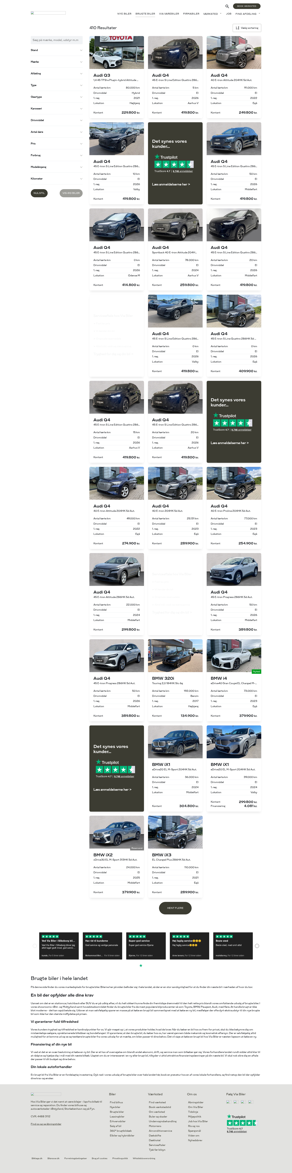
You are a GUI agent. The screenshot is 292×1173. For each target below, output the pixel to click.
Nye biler (124, 14)
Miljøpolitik (194, 1116)
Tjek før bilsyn (157, 1149)
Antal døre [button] (37, 132)
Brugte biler (145, 14)
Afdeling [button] (36, 73)
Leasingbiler (117, 1116)
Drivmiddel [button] (37, 120)
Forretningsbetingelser (75, 1158)
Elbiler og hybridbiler (122, 1135)
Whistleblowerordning (144, 1158)
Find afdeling (246, 14)
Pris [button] (33, 143)
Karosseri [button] (36, 108)
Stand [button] (34, 50)
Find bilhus (116, 1102)
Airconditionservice (160, 1130)
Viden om (193, 1135)
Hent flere (175, 908)
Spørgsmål (194, 1130)
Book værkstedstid (160, 1107)
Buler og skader (158, 1116)
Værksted (210, 14)
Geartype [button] (36, 97)
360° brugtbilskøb (121, 1130)
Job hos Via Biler (198, 1121)
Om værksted (157, 1112)
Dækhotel (155, 1140)
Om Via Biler (195, 1107)
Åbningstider (195, 1102)
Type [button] (33, 85)
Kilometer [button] (37, 178)
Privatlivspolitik (120, 1158)
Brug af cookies (99, 1158)
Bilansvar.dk (53, 1158)
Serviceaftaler (157, 1145)
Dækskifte (155, 1135)
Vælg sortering (249, 28)
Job (229, 14)
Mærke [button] (35, 61)
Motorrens (155, 1126)
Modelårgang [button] (38, 167)
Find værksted (157, 1102)
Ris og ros (194, 1126)
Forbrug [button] (36, 155)
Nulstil (39, 193)
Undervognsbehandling (163, 1121)
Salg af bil (115, 1126)
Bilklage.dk (37, 1158)
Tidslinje (193, 1112)
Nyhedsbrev (195, 1140)
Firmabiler (191, 14)
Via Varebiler (169, 14)
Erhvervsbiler (118, 1121)
